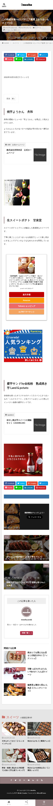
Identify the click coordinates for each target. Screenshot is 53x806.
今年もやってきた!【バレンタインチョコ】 (13, 742)
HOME (6, 43)
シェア (26, 804)
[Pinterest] (40, 59)
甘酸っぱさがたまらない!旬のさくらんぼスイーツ (38, 671)
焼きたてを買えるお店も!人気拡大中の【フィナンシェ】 (38, 655)
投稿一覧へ (26, 633)
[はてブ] (43, 55)
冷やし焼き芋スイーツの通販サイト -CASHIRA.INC (19, 421)
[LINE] (18, 59)
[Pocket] (9, 59)
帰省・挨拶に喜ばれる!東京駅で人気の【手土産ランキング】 (13, 769)
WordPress (41, 793)
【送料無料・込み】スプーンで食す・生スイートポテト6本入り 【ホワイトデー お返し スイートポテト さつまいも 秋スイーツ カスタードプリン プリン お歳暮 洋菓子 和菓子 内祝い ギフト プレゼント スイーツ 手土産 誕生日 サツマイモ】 (26, 281)
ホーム (9, 804)
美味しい (17, 30)
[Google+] (32, 55)
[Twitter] (21, 55)
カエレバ (30, 288)
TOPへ (44, 804)
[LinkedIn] (28, 59)
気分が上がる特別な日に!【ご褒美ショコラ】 (39, 769)
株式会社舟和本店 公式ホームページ (19, 151)
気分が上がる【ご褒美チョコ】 (39, 741)
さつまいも (9, 30)
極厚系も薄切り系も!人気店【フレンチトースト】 (38, 688)
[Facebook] (10, 55)
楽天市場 (26, 294)
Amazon (26, 300)
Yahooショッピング (26, 306)
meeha (33, 790)
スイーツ (38, 28)
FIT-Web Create (20, 793)
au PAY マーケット (27, 312)
